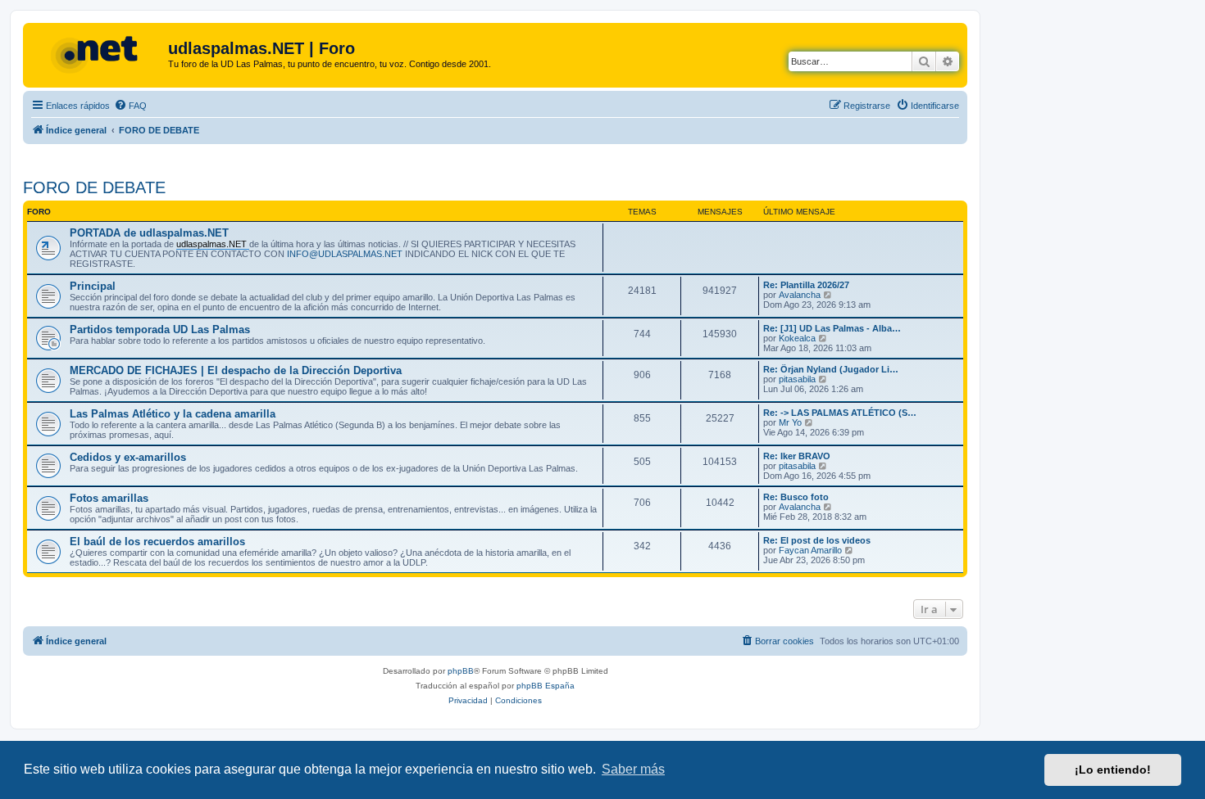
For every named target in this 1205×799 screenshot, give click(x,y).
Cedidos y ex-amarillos (128, 457)
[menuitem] (130, 105)
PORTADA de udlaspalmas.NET (149, 233)
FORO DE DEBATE (94, 187)
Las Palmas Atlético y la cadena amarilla (172, 414)
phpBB (461, 670)
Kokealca (797, 338)
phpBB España (545, 685)
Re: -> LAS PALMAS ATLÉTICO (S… (839, 413)
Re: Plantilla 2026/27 (806, 285)
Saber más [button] (633, 769)
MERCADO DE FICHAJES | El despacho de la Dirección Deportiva (236, 370)
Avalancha (800, 295)
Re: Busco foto (796, 497)
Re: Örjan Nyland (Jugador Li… (830, 369)
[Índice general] (97, 53)
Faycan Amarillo (810, 550)
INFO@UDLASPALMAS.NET (344, 254)
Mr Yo (790, 422)
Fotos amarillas (109, 498)
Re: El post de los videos (817, 540)
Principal (93, 286)
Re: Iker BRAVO (796, 456)
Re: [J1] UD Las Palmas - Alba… (832, 328)
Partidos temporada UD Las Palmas (160, 329)
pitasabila (797, 379)
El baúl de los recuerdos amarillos (157, 541)
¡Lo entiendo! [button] (1113, 769)
